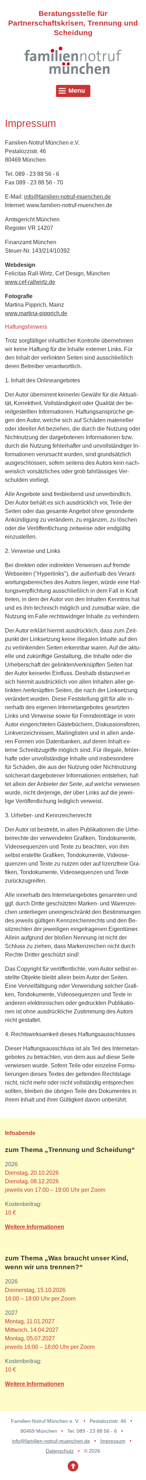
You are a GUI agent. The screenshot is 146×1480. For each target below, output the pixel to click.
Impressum (112, 1441)
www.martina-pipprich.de (36, 313)
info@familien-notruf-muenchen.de (67, 197)
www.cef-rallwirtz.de (30, 282)
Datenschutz (60, 1451)
